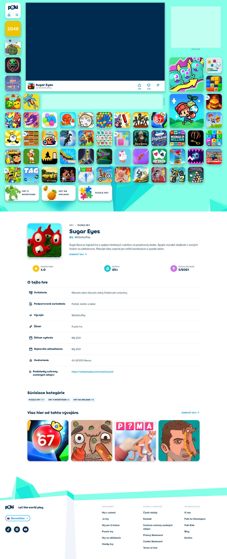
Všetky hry (107, 544)
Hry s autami (109, 513)
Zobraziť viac (76, 254)
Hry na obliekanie (111, 538)
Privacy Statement (153, 535)
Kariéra (188, 538)
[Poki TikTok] (8, 529)
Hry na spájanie (83, 400)
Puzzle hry (84, 225)
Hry (71, 225)
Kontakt (147, 519)
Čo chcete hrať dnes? (17, 15)
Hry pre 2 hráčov (111, 525)
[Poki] (13, 7)
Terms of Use (150, 548)
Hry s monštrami (58, 400)
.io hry (105, 519)
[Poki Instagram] (17, 529)
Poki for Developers (195, 519)
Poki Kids (189, 525)
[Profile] (9, 15)
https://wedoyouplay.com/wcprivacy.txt (92, 372)
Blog (186, 531)
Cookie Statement (153, 541)
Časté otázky (150, 513)
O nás (187, 513)
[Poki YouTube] (26, 529)
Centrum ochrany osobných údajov (157, 527)
